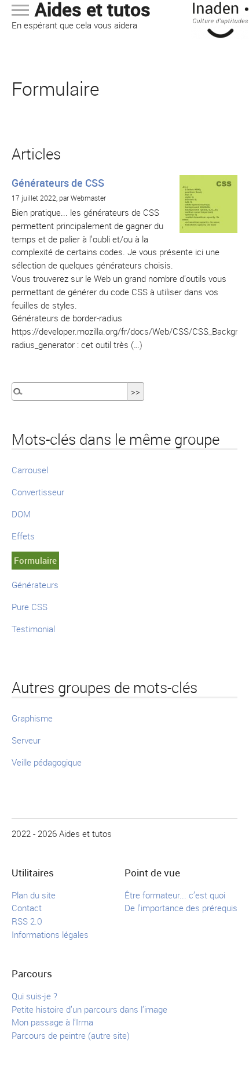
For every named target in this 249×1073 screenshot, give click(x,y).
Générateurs (35, 584)
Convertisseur (38, 492)
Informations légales (50, 934)
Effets (23, 536)
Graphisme (32, 718)
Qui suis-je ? (34, 996)
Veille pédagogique (47, 762)
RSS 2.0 (27, 921)
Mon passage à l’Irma (52, 1022)
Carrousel (30, 470)
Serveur (26, 740)
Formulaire (35, 560)
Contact (27, 907)
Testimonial (33, 629)
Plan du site (34, 895)
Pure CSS (29, 606)
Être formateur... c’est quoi (174, 895)
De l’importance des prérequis (180, 907)
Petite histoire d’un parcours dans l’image (89, 1009)
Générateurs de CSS (58, 183)
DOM (21, 514)
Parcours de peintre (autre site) (71, 1035)
